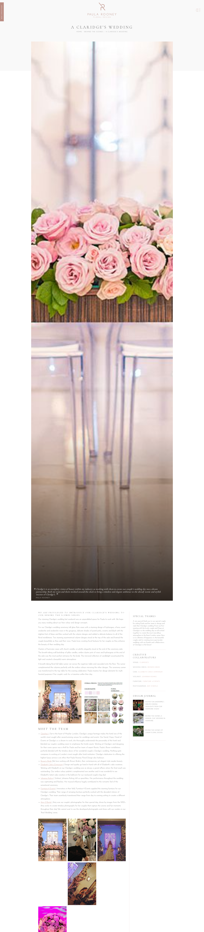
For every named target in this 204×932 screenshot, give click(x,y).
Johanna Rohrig (47, 778)
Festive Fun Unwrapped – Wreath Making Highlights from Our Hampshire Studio (155, 705)
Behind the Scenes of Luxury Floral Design (154, 731)
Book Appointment (1, 12)
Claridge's (144, 662)
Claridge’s (44, 734)
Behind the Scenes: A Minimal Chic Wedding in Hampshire (155, 718)
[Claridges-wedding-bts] (82, 840)
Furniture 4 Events (48, 789)
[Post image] (138, 705)
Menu (199, 10)
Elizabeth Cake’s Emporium (52, 765)
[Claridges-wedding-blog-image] (104, 702)
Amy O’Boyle (46, 802)
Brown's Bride (154, 667)
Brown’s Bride (46, 761)
